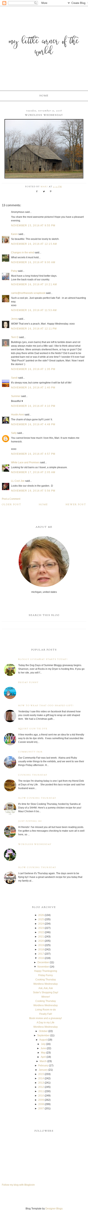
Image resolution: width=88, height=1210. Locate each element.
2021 (41, 936)
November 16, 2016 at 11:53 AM (34, 310)
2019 (41, 945)
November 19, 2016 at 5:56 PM (33, 490)
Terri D (14, 337)
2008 (41, 1104)
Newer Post (76, 504)
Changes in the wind (22, 252)
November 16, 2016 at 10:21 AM (34, 284)
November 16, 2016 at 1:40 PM (33, 387)
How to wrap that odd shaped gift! (46, 705)
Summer (15, 396)
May (43, 1052)
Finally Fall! (45, 1014)
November (43, 966)
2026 (41, 915)
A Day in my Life (45, 1022)
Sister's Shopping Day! (45, 992)
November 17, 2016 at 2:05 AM (33, 472)
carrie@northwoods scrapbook (28, 293)
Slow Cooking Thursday (37, 798)
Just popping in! (30, 821)
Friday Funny (28, 682)
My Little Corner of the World (44, 47)
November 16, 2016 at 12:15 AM (34, 243)
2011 (41, 1091)
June (43, 1048)
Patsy (14, 271)
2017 (41, 953)
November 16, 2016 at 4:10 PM (33, 406)
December (43, 962)
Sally (14, 433)
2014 (41, 1078)
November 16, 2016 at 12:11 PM (34, 328)
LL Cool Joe (18, 480)
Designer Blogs (54, 1208)
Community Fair (30, 751)
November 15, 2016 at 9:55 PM (33, 225)
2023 (41, 928)
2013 (41, 1082)
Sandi (14, 377)
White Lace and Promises (25, 462)
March (43, 1061)
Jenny (14, 318)
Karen (14, 234)
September (43, 1035)
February (43, 1065)
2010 (41, 1095)
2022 (41, 932)
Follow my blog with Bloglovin (18, 1184)
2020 (41, 940)
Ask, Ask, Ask (45, 988)
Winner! (45, 996)
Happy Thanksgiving (45, 971)
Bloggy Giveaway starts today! (43, 659)
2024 (41, 923)
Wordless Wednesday (35, 844)
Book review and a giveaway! (45, 1018)
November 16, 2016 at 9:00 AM (33, 262)
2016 (41, 958)
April (43, 1057)
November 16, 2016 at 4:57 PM (33, 453)
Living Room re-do (45, 1009)
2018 (41, 949)
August (43, 1039)
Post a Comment (11, 498)
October (43, 1031)
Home (44, 96)
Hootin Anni (17, 414)
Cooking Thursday (32, 775)
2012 (41, 1087)
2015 (41, 1074)
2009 (41, 1099)
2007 (41, 1108)
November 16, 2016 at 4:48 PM (33, 424)
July (43, 1044)
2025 (41, 919)
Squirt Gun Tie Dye (32, 728)
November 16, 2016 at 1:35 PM (33, 369)
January (43, 1069)
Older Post (11, 504)
